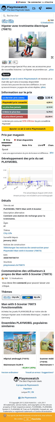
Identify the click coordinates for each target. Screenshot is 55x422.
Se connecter (34, 2)
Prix (30, 145)
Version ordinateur (9, 372)
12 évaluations (47, 22)
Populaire (27, 388)
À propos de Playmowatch (27, 385)
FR (29, 392)
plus (51, 69)
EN (33, 392)
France (22, 2)
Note (24, 145)
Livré (40, 145)
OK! (27, 419)
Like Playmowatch (29, 397)
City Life (7, 233)
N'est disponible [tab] (25, 140)
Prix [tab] (8, 140)
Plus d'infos (36, 419)
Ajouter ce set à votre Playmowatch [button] (20, 78)
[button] (52, 57)
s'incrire (49, 2)
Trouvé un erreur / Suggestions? (39, 372)
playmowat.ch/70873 (14, 265)
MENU (49, 8)
